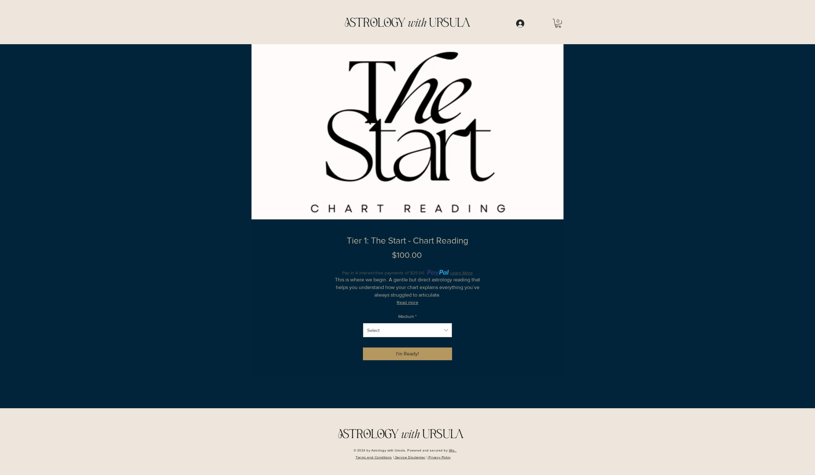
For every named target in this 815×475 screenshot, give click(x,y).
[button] (558, 23)
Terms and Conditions (374, 457)
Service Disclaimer (409, 457)
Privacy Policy (439, 457)
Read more (407, 302)
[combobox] (407, 330)
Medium (407, 316)
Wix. (453, 450)
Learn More (461, 272)
